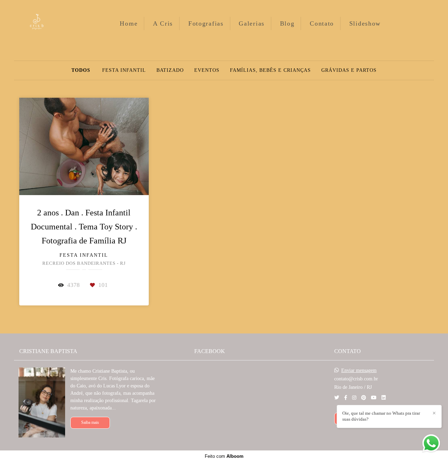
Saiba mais (90, 422)
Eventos (206, 70)
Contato (322, 23)
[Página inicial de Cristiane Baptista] (47, 23)
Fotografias (206, 23)
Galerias (252, 23)
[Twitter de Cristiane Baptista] (336, 397)
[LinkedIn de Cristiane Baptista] (384, 397)
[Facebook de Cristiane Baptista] (345, 397)
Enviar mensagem (359, 370)
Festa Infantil (124, 70)
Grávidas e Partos (349, 70)
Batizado (170, 70)
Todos (80, 70)
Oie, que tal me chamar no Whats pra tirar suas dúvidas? (381, 416)
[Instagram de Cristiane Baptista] (354, 397)
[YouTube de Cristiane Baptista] (374, 397)
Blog (287, 23)
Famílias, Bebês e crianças (270, 70)
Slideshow (365, 23)
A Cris (163, 23)
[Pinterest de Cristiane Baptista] (363, 397)
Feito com (224, 456)
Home (129, 23)
